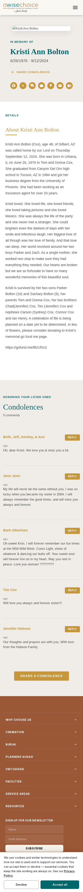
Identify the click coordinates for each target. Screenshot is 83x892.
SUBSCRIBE (34, 848)
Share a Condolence (41, 676)
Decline (21, 884)
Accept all (60, 884)
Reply (72, 437)
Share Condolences (30, 72)
